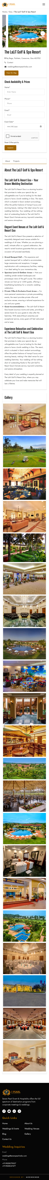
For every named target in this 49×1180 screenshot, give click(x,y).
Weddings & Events (10, 1128)
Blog (4, 1133)
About (7, 161)
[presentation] (6, 33)
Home (4, 11)
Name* (7, 87)
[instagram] (19, 1111)
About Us (28, 1123)
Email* (7, 110)
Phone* (7, 98)
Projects (16, 161)
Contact (10, 62)
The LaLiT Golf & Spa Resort (25, 11)
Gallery (27, 1133)
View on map (11, 73)
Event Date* (9, 121)
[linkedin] (9, 1111)
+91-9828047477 (9, 1166)
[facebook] (4, 1111)
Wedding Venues (31, 1128)
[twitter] (14, 1111)
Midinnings (32, 1177)
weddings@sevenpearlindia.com (19, 66)
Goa (10, 11)
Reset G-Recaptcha (12, 142)
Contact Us (6, 1139)
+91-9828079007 (9, 1163)
